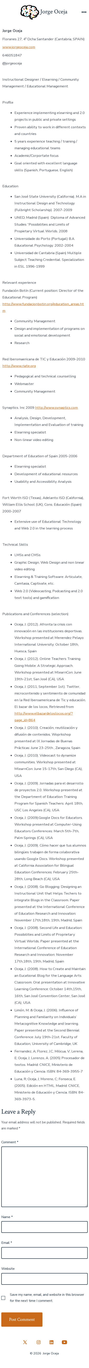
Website (8, 1268)
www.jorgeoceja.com (18, 47)
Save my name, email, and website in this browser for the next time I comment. (47, 1298)
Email (6, 1242)
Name (7, 1217)
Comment (9, 1142)
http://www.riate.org (19, 365)
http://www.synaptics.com (56, 407)
